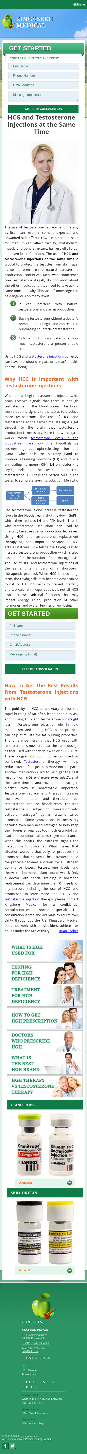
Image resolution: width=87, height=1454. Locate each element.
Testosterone (34, 761)
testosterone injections (46, 356)
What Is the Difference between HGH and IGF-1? (42, 1401)
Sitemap (47, 1439)
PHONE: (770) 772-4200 (35, 1343)
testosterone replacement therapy (51, 227)
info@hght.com (30, 1351)
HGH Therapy (29, 1370)
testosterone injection (22, 899)
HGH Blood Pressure (35, 1413)
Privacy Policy (33, 1439)
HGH (24, 1366)
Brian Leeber (68, 931)
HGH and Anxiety (33, 1423)
